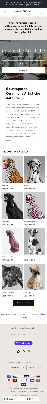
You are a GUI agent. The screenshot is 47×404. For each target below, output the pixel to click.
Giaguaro (5, 185)
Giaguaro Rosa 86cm (30, 221)
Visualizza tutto (23, 303)
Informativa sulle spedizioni (21, 395)
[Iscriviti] (35, 334)
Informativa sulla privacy (18, 391)
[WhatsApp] (18, 351)
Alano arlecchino (29, 257)
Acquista (23, 63)
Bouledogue (28, 292)
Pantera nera (6, 221)
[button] (4, 12)
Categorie (23, 70)
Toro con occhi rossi (8, 292)
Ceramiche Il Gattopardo (22, 388)
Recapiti (34, 395)
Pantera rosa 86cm (8, 257)
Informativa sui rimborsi (36, 391)
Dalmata (26, 185)
